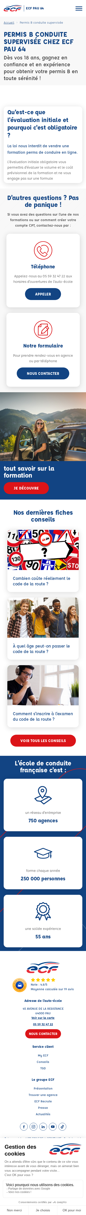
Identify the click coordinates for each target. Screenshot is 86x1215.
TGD (43, 1068)
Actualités (43, 1114)
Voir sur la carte (43, 1018)
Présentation (43, 1088)
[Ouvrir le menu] (78, 8)
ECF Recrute (43, 1101)
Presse (43, 1107)
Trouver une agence (43, 1095)
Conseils (43, 1062)
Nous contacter (43, 373)
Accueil (9, 22)
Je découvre (26, 488)
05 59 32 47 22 (43, 1024)
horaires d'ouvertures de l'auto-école (43, 281)
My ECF (43, 1055)
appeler (43, 294)
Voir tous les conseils (43, 740)
